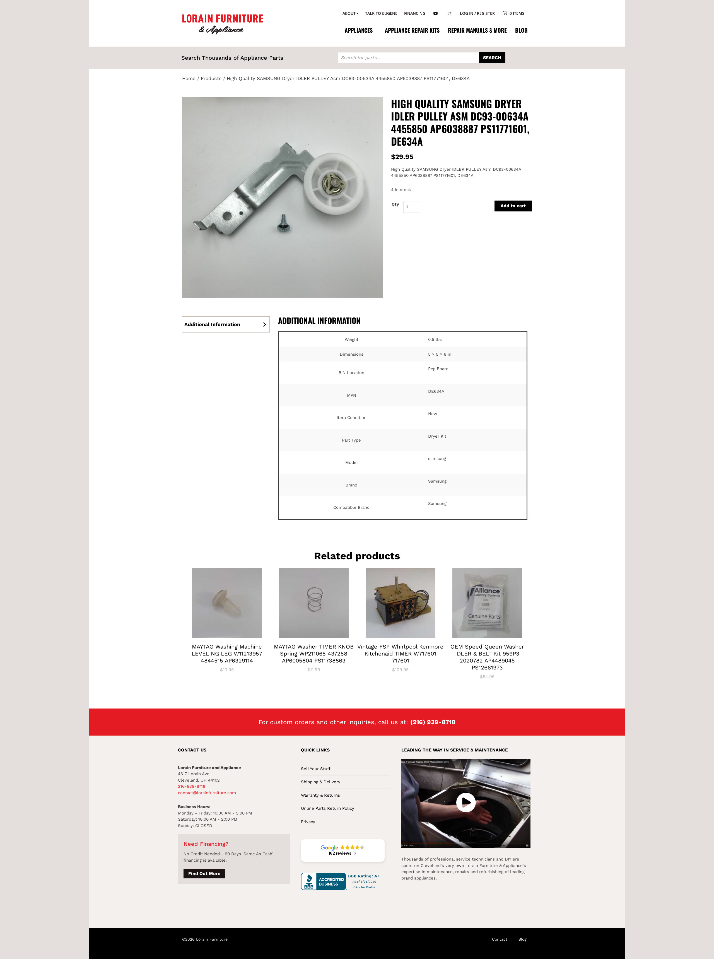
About (349, 13)
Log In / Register (477, 13)
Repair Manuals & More (477, 30)
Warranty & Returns (320, 795)
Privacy (308, 821)
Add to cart (513, 205)
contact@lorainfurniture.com (207, 792)
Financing (414, 13)
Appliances (359, 30)
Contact (499, 939)
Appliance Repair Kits (412, 30)
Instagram (449, 13)
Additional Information (212, 324)
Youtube (435, 13)
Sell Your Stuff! (316, 768)
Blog (521, 30)
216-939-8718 (191, 786)
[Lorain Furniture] (222, 24)
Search (492, 57)
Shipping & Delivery (320, 781)
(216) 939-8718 (432, 722)
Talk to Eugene (381, 13)
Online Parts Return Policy (327, 808)
